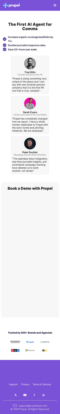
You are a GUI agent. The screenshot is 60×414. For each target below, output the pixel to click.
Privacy (25, 384)
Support (13, 384)
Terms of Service (42, 384)
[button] (53, 5)
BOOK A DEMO (46, 371)
